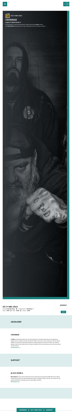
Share (63, 311)
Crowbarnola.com (15, 347)
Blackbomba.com (15, 381)
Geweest (49, 410)
